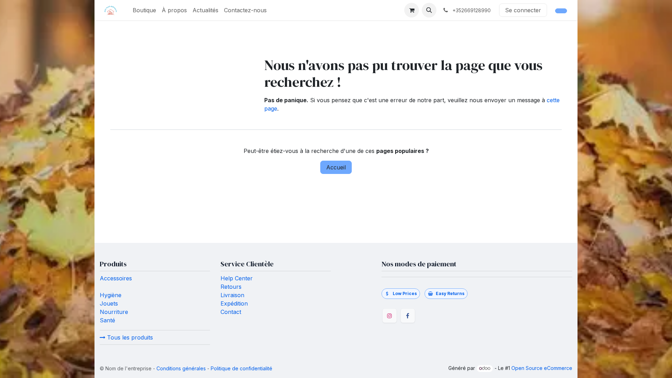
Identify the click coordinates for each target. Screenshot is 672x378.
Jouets (109, 303)
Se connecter (523, 10)
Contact (231, 311)
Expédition (234, 303)
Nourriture (114, 311)
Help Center (236, 278)
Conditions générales (181, 368)
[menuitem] (144, 10)
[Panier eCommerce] (411, 10)
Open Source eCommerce (541, 368)
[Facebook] (408, 316)
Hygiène (110, 295)
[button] (429, 10)
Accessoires (116, 278)
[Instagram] (390, 316)
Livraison (232, 295)
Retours (230, 286)
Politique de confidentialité (241, 368)
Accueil (336, 167)
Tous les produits (129, 337)
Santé (107, 320)
